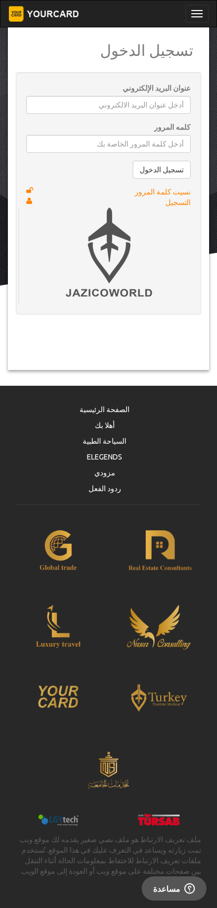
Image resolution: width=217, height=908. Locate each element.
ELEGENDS (104, 457)
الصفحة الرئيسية (105, 409)
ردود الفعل (104, 488)
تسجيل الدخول (162, 169)
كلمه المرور (172, 127)
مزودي (104, 472)
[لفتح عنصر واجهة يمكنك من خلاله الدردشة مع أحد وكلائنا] (174, 889)
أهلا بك (105, 425)
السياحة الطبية (104, 441)
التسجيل (178, 202)
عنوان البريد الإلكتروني (157, 88)
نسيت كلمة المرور (163, 192)
